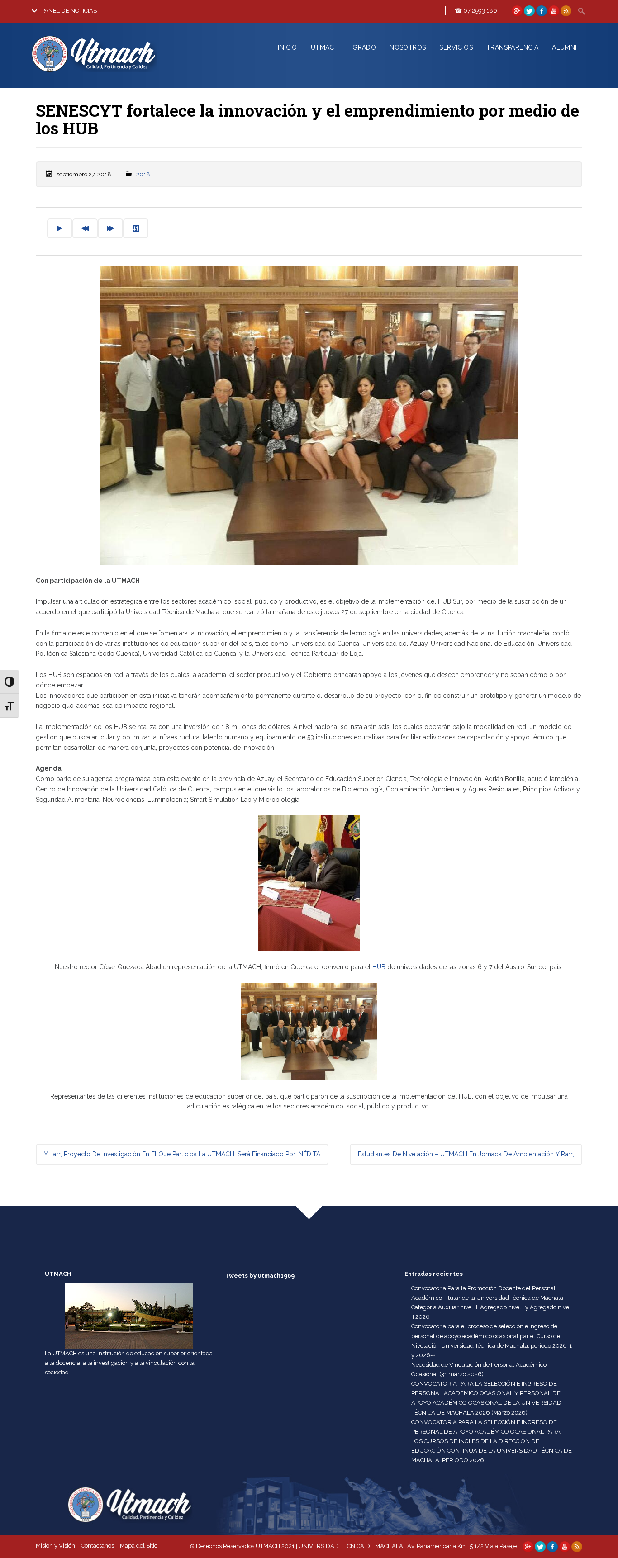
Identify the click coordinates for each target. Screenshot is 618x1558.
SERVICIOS (456, 47)
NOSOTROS (408, 47)
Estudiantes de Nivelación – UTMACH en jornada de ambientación (466, 1154)
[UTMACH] (111, 73)
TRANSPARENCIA (512, 47)
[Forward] (110, 228)
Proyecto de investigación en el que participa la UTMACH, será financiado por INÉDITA (182, 1154)
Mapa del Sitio (138, 1545)
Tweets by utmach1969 (260, 1275)
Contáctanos (97, 1545)
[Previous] (85, 228)
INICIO (287, 47)
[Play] (59, 228)
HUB (378, 967)
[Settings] (135, 228)
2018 (143, 174)
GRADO (364, 47)
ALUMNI (564, 47)
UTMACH (325, 47)
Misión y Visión (55, 1545)
